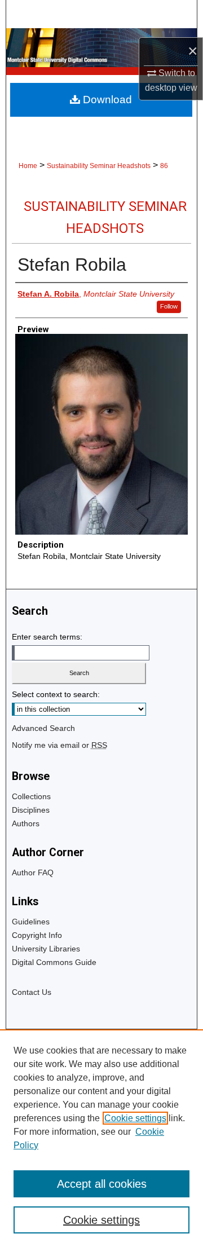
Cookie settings (135, 1118)
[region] (101, 1138)
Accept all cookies (102, 1184)
